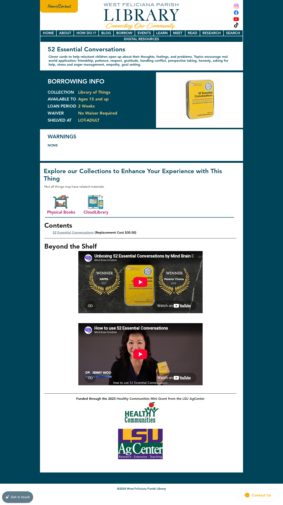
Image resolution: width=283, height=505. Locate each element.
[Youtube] (236, 19)
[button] (65, 33)
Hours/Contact (59, 6)
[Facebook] (236, 13)
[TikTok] (236, 25)
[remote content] (140, 282)
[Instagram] (236, 6)
